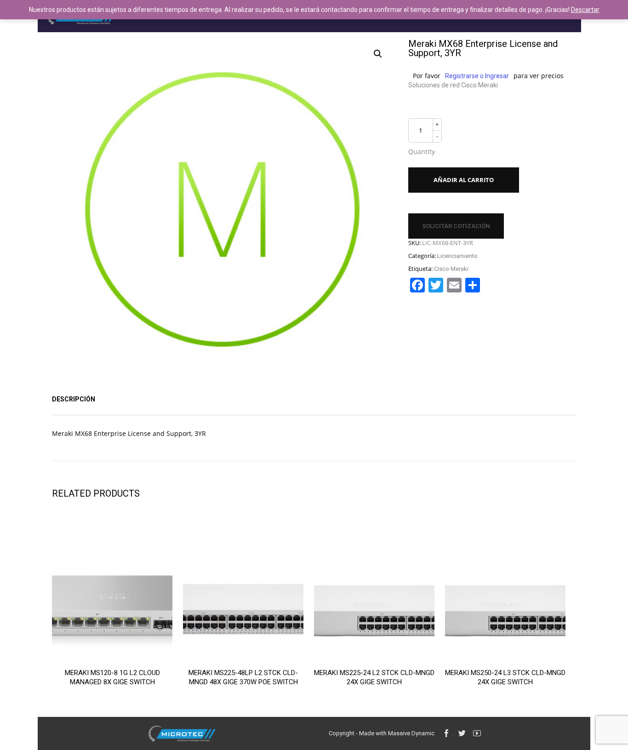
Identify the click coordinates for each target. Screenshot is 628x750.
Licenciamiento (457, 255)
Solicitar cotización (456, 226)
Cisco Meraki (451, 268)
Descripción (73, 399)
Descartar (585, 9)
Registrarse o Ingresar (477, 76)
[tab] (73, 399)
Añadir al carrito (464, 180)
